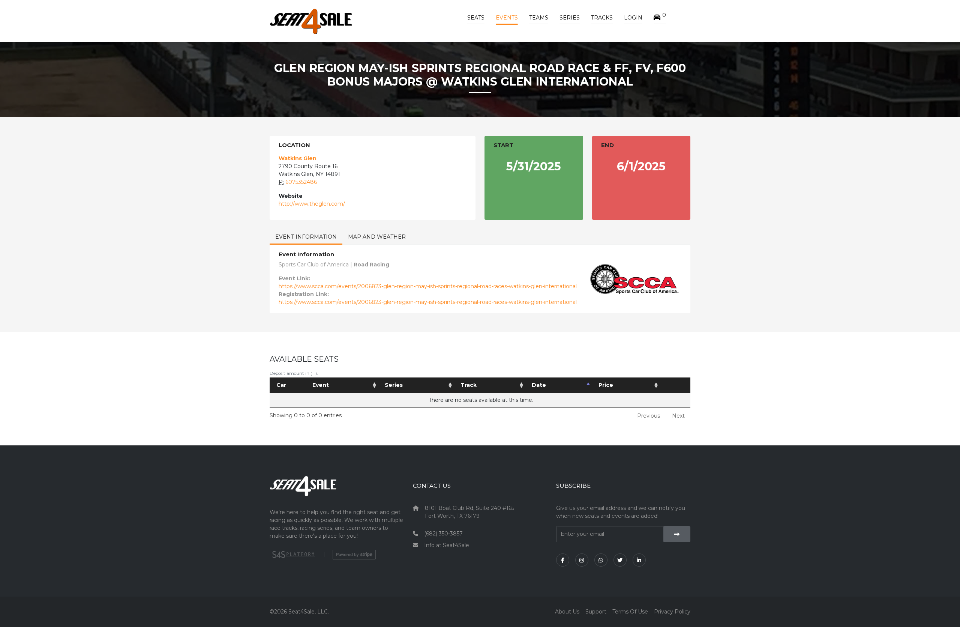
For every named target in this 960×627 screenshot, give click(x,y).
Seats (475, 17)
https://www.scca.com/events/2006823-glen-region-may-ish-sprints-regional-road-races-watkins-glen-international (428, 286)
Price (605, 385)
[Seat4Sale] (337, 491)
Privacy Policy (672, 611)
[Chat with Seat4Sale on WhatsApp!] (601, 560)
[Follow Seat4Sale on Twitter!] (620, 560)
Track (468, 385)
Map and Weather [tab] (377, 236)
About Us (567, 611)
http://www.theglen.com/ (312, 203)
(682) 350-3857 (443, 533)
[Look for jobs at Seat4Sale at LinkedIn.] (639, 560)
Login (633, 17)
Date (539, 385)
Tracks (602, 17)
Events (507, 17)
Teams (538, 17)
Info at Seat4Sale (446, 545)
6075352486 (301, 182)
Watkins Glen (297, 158)
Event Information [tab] (306, 236)
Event (320, 385)
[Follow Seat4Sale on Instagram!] (581, 560)
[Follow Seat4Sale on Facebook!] (562, 560)
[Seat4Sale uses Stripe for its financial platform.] (354, 554)
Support (595, 611)
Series (570, 17)
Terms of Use (630, 611)
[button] (660, 17)
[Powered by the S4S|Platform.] (293, 554)
